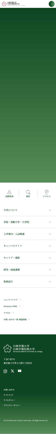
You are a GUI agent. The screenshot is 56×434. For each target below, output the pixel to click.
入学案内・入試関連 (14, 234)
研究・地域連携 (12, 269)
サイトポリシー (9, 400)
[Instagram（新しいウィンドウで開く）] (5, 371)
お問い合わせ (9, 389)
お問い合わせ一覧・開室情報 (15, 319)
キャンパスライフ (13, 245)
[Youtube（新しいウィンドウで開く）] (19, 371)
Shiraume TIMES (10, 306)
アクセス (7, 313)
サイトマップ (8, 394)
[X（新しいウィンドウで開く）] (12, 371)
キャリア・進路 (12, 257)
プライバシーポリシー (12, 405)
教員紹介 (8, 281)
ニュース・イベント (11, 300)
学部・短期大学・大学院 (16, 222)
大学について (10, 210)
